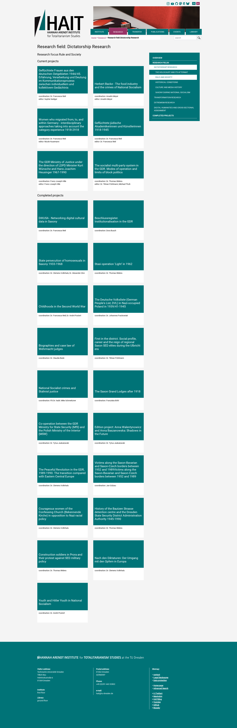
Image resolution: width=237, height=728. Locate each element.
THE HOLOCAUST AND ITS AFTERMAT (171, 72)
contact (156, 675)
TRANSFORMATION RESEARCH (167, 97)
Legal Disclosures (160, 677)
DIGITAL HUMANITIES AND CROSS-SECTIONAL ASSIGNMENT (174, 109)
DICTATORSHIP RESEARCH (165, 67)
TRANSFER (137, 32)
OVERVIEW (157, 58)
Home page (158, 685)
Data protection (160, 680)
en (198, 3)
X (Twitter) (158, 693)
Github (156, 705)
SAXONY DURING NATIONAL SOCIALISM (172, 92)
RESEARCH (118, 32)
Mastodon (157, 696)
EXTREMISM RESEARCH (164, 102)
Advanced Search (160, 688)
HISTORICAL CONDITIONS (166, 82)
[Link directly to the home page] (63, 23)
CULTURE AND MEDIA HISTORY (168, 87)
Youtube (157, 702)
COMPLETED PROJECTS (163, 115)
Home (93, 38)
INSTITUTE (99, 32)
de (194, 3)
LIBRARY (194, 32)
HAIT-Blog (157, 699)
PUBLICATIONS (157, 32)
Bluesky (156, 708)
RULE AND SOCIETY (163, 77)
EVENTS (176, 32)
